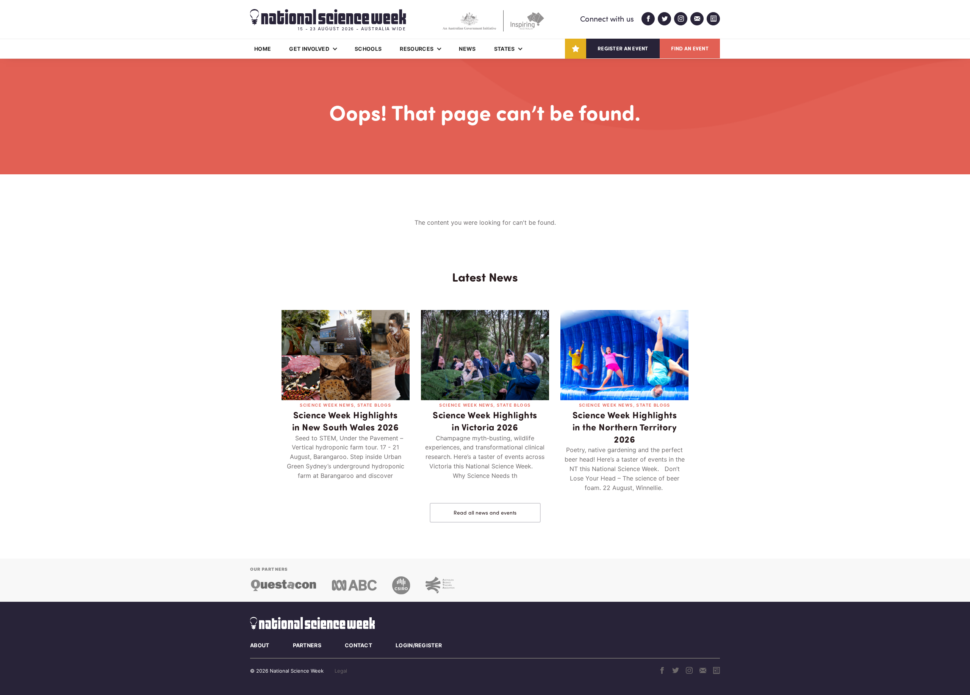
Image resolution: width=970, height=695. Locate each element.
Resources (416, 48)
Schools (368, 48)
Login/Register (419, 645)
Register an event (623, 48)
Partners (307, 645)
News (467, 48)
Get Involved (309, 48)
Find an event (690, 48)
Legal (341, 671)
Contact (358, 645)
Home (262, 48)
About (259, 645)
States (504, 48)
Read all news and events (485, 512)
